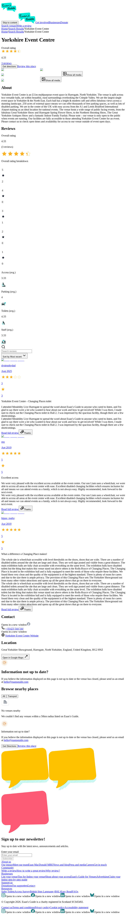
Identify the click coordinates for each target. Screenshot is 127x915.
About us (6, 861)
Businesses (54, 22)
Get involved (42, 22)
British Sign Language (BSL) (45, 891)
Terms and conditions (23, 907)
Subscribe (7, 858)
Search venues (8, 25)
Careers (90, 864)
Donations (6, 885)
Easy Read (66, 891)
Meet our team (20, 864)
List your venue (9, 876)
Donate (64, 22)
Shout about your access (57, 876)
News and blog (61, 864)
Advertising (102, 876)
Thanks (27, 433)
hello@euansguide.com (16, 681)
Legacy (31, 885)
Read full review (10, 432)
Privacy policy (42, 907)
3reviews (6, 63)
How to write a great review (31, 870)
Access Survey (22, 891)
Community (7, 867)
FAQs (75, 891)
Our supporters (20, 885)
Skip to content (10, 22)
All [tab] (4, 696)
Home (4, 31)
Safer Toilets (7, 891)
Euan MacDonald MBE (40, 864)
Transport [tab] (12, 696)
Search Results (16, 31)
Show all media (74, 75)
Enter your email (10, 851)
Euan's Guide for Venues (83, 876)
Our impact (7, 864)
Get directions (9, 66)
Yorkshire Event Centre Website (22, 635)
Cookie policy (57, 907)
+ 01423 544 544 (14, 628)
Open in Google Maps (13, 657)
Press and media (77, 864)
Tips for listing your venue (31, 876)
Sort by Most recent (12, 356)
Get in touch (100, 864)
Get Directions (9, 746)
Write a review (24, 25)
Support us (7, 882)
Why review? (53, 870)
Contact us (6, 907)
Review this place (26, 66)
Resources (6, 888)
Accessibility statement (76, 907)
